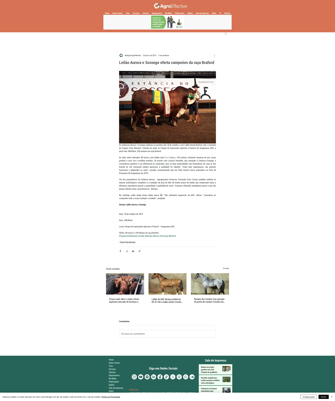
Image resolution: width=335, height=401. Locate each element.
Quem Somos (114, 363)
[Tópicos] (179, 376)
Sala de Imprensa (116, 388)
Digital (111, 385)
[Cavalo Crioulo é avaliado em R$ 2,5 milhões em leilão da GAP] (168, 284)
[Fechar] (331, 397)
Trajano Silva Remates (127, 242)
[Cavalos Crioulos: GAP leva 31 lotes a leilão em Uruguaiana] (210, 284)
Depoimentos (114, 375)
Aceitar (323, 397)
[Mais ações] (214, 55)
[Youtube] (140, 376)
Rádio (111, 391)
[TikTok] (166, 376)
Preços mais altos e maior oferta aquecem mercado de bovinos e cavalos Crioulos (124, 300)
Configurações (309, 397)
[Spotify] (147, 376)
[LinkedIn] (153, 376)
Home (111, 359)
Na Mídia (112, 378)
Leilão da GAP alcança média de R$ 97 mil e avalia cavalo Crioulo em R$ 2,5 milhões (166, 300)
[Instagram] (134, 376)
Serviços (112, 369)
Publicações (114, 381)
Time (111, 366)
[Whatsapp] (185, 376)
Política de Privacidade (110, 397)
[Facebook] (160, 376)
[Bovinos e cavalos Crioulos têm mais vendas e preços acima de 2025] (125, 284)
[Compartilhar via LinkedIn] (133, 251)
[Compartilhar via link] (139, 251)
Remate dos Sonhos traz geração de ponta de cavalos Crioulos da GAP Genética (209, 300)
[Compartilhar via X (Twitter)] (126, 251)
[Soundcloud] (192, 376)
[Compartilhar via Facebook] (120, 251)
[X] (172, 376)
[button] (225, 33)
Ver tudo (226, 268)
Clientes (112, 372)
